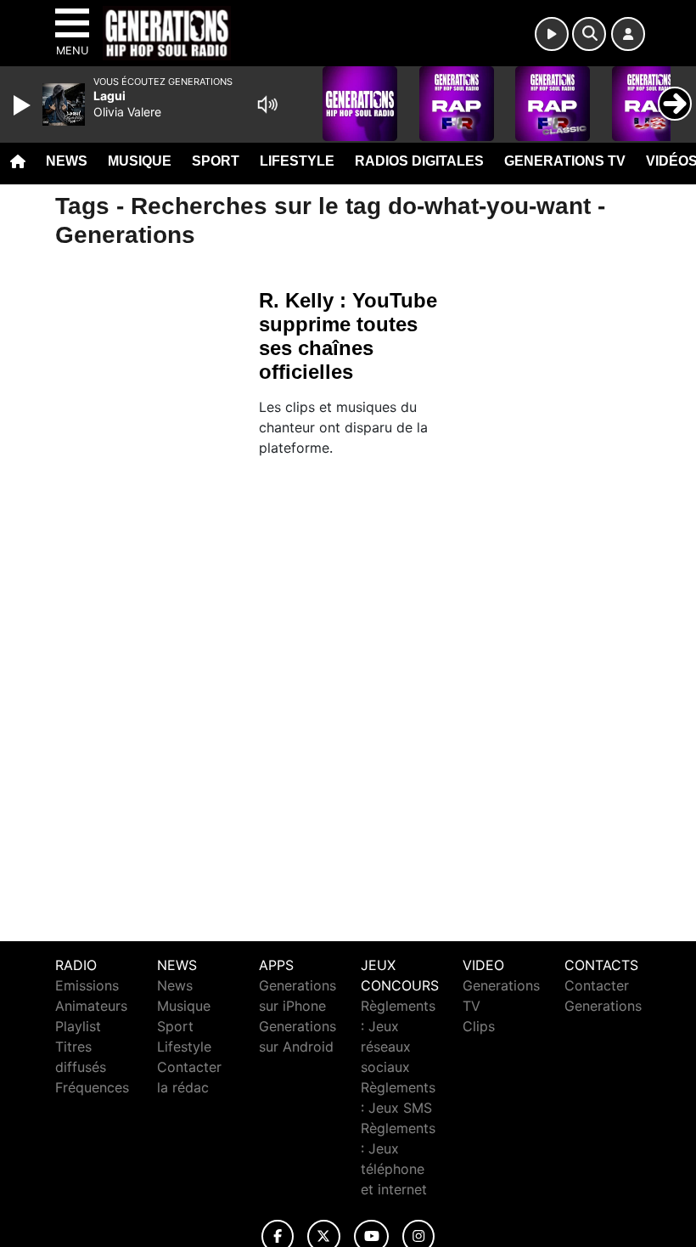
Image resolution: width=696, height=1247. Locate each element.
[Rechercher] (589, 34)
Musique (139, 161)
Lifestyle (297, 161)
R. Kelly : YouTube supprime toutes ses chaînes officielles (348, 336)
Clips (479, 1026)
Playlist (78, 1026)
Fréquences (92, 1087)
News (66, 161)
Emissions (87, 985)
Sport (215, 161)
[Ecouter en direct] (552, 34)
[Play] (24, 105)
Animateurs (91, 1005)
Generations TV (565, 161)
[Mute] (267, 104)
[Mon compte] (628, 34)
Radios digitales (419, 161)
